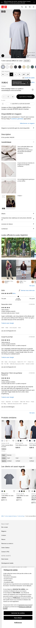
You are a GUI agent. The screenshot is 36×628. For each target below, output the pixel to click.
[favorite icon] (14, 491)
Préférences (18, 622)
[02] (11, 67)
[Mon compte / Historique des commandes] (26, 7)
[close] (2, 2)
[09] (19, 67)
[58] (32, 67)
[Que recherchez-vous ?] (22, 7)
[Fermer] (27, 83)
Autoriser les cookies (18, 613)
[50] (28, 67)
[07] (15, 67)
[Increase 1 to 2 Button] (12, 96)
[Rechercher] (33, 7)
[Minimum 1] (3, 96)
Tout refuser (18, 618)
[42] (24, 67)
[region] (18, 597)
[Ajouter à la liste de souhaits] (14, 239)
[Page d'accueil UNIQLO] (4, 7)
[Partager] (2, 103)
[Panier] (30, 7)
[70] (3, 67)
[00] (7, 67)
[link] (20, 2)
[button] (8, 153)
